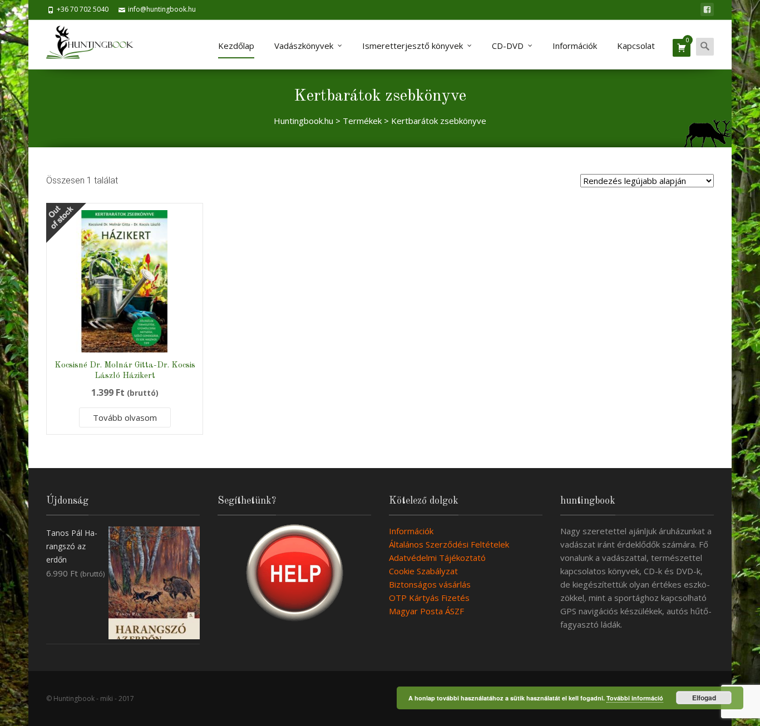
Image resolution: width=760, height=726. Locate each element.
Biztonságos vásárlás (430, 584)
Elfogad (704, 698)
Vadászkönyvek (303, 45)
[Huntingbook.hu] (95, 44)
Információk (574, 45)
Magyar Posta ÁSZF (426, 610)
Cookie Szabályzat (423, 570)
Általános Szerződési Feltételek (449, 544)
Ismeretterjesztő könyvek (412, 45)
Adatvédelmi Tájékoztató (437, 557)
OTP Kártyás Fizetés (429, 597)
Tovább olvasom (125, 417)
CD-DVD (508, 45)
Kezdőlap (236, 45)
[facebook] (707, 9)
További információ (634, 698)
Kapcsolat (636, 45)
